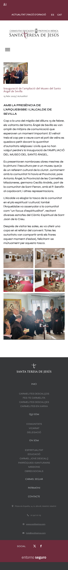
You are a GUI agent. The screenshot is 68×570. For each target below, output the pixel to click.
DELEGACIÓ (34, 432)
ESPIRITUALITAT (34, 450)
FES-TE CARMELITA (34, 397)
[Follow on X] (34, 546)
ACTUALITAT (19, 14)
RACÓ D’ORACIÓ (36, 14)
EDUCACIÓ (34, 454)
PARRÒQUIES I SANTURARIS (34, 462)
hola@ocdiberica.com (36, 533)
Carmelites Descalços (34, 393)
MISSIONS (34, 466)
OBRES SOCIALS (34, 471)
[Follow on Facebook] (40, 546)
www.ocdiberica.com (35, 524)
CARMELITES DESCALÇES (34, 402)
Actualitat (22, 96)
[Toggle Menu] (7, 49)
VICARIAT (34, 428)
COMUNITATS (34, 424)
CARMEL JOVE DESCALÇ (34, 458)
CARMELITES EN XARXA (34, 406)
